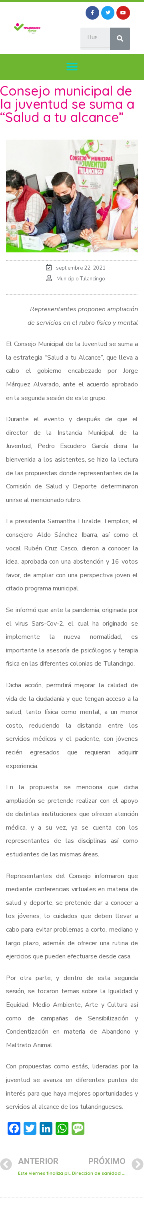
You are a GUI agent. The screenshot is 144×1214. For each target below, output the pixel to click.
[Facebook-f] (92, 13)
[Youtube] (123, 13)
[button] (72, 67)
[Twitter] (108, 13)
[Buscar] (120, 39)
